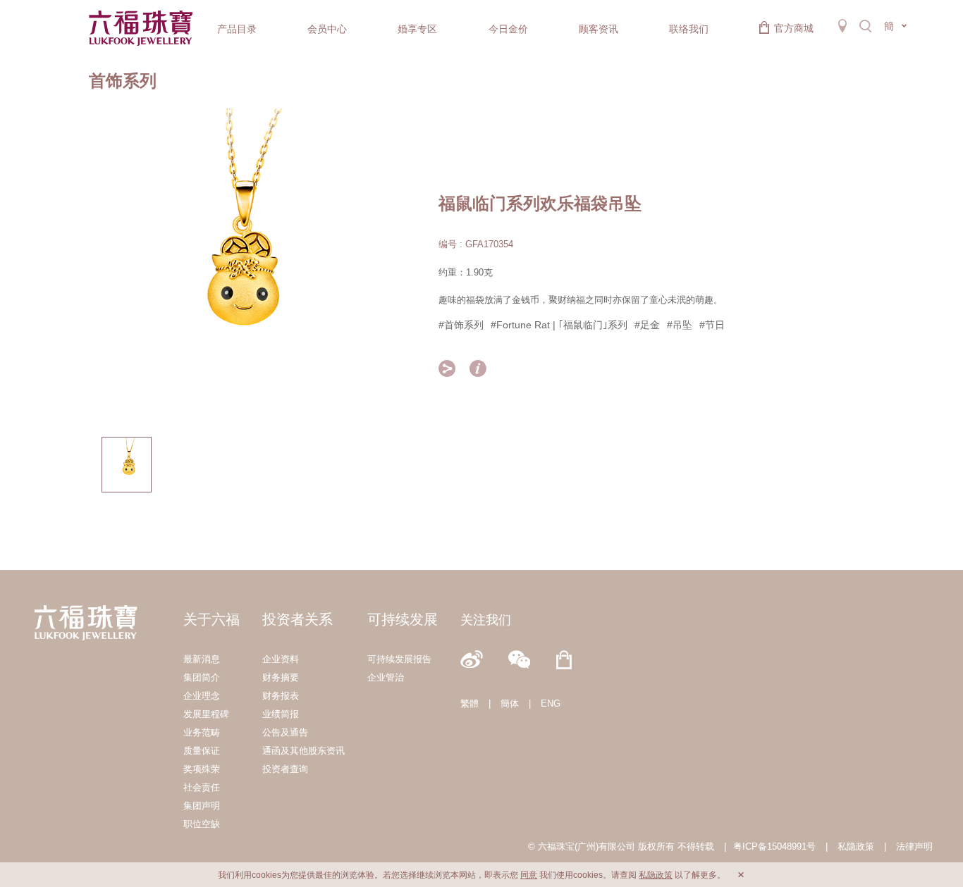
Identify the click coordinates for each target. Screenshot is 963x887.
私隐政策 (856, 846)
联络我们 (689, 29)
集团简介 (201, 677)
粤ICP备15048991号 (774, 846)
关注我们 (485, 620)
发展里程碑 (206, 714)
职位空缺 (201, 824)
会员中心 (327, 29)
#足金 (647, 324)
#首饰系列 (461, 324)
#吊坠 (679, 324)
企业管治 (385, 677)
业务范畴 (201, 732)
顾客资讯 (598, 29)
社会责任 (201, 787)
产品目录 (237, 29)
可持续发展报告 (399, 659)
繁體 (469, 703)
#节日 (712, 324)
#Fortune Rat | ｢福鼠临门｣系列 (559, 324)
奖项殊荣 (201, 769)
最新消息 (201, 659)
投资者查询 (285, 769)
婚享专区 (417, 29)
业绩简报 (280, 714)
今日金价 (508, 29)
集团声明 (201, 805)
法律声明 (914, 846)
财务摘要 (280, 677)
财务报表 (280, 695)
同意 (528, 875)
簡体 (510, 703)
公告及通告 (285, 732)
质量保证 (201, 750)
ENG (550, 703)
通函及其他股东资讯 (303, 750)
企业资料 (280, 659)
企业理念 (201, 695)
